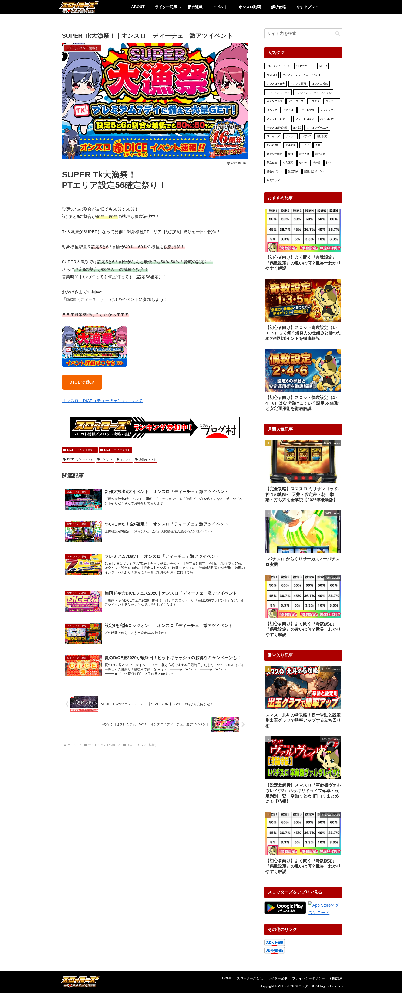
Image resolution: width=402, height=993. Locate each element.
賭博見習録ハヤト (314, 171)
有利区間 (288, 162)
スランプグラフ (329, 110)
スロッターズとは (250, 978)
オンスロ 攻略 (320, 83)
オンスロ (125, 459)
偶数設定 (322, 136)
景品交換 (272, 162)
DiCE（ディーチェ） (117, 450)
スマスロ (288, 110)
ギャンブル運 (274, 101)
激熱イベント (147, 459)
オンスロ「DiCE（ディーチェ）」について (102, 400)
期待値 (316, 162)
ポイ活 (297, 127)
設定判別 (293, 171)
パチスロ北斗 (328, 118)
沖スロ (330, 162)
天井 (317, 145)
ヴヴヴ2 (306, 136)
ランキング (273, 136)
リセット (290, 136)
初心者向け (273, 145)
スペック (272, 110)
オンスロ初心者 (276, 83)
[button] (337, 33)
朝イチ (303, 162)
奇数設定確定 (274, 154)
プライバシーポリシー (308, 978)
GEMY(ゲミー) (304, 66)
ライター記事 (277, 978)
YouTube (272, 74)
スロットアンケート (278, 118)
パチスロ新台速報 (277, 127)
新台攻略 (320, 154)
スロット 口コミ (305, 118)
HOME (227, 978)
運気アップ (273, 180)
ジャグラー (331, 101)
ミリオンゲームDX (317, 127)
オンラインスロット (278, 92)
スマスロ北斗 (307, 110)
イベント (107, 459)
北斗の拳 (290, 145)
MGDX (323, 66)
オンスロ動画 (298, 83)
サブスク (314, 101)
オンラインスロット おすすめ (314, 92)
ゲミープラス (295, 101)
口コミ (305, 145)
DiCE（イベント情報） (81, 450)
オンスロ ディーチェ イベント (302, 74)
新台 (290, 154)
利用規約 (336, 978)
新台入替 (304, 154)
